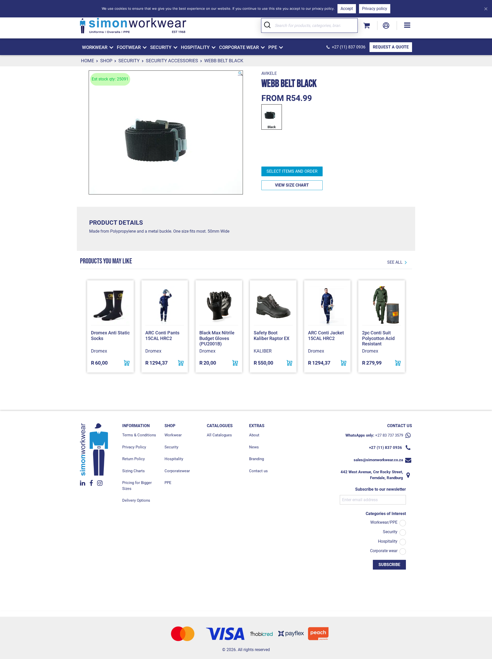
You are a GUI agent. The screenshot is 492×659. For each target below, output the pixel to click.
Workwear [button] (94, 47)
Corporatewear (177, 471)
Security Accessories (172, 60)
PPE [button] (272, 47)
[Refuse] (485, 8)
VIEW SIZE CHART (292, 185)
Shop (106, 60)
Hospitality (174, 459)
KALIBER (263, 351)
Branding (256, 459)
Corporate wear (383, 550)
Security (129, 60)
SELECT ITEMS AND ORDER (291, 171)
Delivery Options (136, 500)
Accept (347, 8)
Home (87, 60)
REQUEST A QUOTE (391, 47)
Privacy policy (374, 8)
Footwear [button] (129, 47)
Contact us (258, 471)
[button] (407, 25)
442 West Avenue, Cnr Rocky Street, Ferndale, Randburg (372, 475)
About (254, 435)
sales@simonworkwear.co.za (378, 460)
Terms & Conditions (139, 435)
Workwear (173, 435)
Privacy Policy (134, 447)
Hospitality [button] (195, 47)
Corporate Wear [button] (239, 47)
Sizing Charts (133, 471)
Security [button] (160, 47)
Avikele (269, 73)
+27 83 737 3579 (389, 435)
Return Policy (133, 459)
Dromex (99, 351)
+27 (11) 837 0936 (348, 47)
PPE (168, 482)
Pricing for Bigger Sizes (137, 485)
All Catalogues (219, 435)
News (254, 447)
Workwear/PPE (383, 522)
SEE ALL (395, 262)
